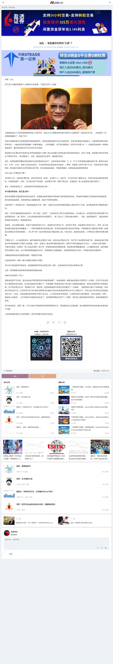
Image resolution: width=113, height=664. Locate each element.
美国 (27, 484)
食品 (62, 216)
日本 (30, 497)
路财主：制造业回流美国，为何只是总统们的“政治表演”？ (100, 458)
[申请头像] (107, 532)
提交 (10, 554)
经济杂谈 (12, 7)
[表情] (102, 548)
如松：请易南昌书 (22, 387)
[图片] (105, 548)
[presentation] (97, 443)
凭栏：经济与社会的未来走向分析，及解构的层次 (33, 417)
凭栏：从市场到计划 (23, 397)
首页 (5, 7)
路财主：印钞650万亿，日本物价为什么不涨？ (32, 407)
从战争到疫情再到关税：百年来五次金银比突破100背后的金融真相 (78, 458)
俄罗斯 (43, 225)
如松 (12, 79)
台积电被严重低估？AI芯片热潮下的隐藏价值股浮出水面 (56, 458)
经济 (42, 376)
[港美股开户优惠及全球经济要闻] (56, 2)
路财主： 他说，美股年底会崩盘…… (28, 427)
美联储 (50, 133)
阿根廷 (93, 225)
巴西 (62, 225)
